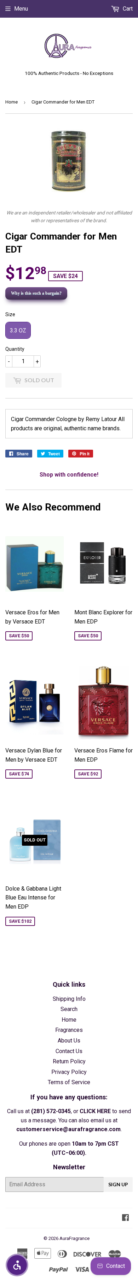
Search (69, 1009)
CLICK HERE (95, 1111)
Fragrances (69, 1030)
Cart (127, 8)
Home (11, 102)
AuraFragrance (74, 1238)
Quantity (14, 349)
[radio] (18, 330)
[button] (17, 1265)
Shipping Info (69, 999)
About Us (69, 1040)
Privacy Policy (69, 1072)
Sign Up (118, 1184)
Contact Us (69, 1051)
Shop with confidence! (69, 474)
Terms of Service (69, 1082)
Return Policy (69, 1061)
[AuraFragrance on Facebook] (125, 1218)
